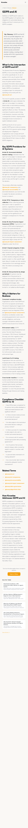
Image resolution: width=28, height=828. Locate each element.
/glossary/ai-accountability (10, 189)
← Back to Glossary (6, 7)
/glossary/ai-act (7, 95)
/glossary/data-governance (13, 486)
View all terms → (6, 632)
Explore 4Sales (14, 574)
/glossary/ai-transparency (10, 187)
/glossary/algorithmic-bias (13, 489)
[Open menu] (25, 2)
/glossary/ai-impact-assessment (12, 242)
